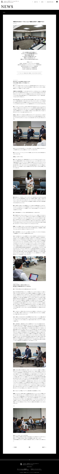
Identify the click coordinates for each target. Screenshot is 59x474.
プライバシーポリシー (29, 466)
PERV (15, 447)
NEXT (43, 447)
